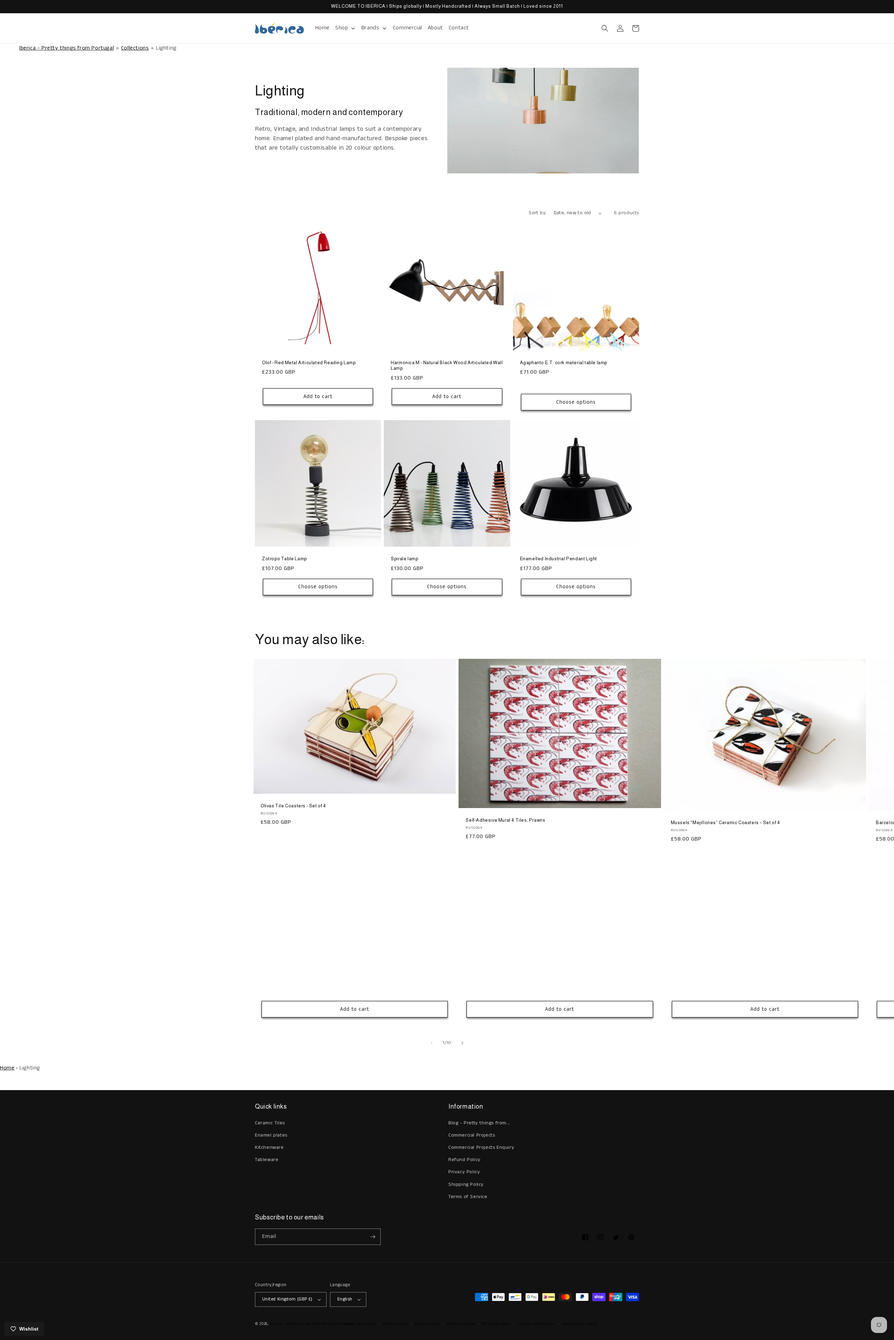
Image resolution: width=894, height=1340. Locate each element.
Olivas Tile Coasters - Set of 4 (293, 805)
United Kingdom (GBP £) (287, 1299)
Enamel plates (271, 1135)
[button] (605, 28)
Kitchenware (269, 1147)
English (344, 1299)
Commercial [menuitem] (407, 28)
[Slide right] (462, 1043)
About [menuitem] (435, 28)
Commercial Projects (471, 1135)
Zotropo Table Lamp (284, 558)
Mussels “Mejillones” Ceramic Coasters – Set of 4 (725, 822)
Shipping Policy (466, 1184)
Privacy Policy (464, 1171)
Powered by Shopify (358, 1324)
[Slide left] (431, 1043)
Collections (135, 48)
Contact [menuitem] (459, 28)
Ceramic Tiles (270, 1122)
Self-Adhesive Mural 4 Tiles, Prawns (505, 820)
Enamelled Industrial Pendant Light (558, 558)
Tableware (266, 1159)
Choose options (576, 402)
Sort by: (538, 212)
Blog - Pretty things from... (479, 1122)
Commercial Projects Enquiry (481, 1147)
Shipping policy (496, 1324)
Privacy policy (427, 1324)
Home (7, 1068)
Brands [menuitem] (370, 28)
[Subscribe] (372, 1237)
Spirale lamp (404, 558)
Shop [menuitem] (341, 28)
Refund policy (396, 1324)
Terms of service (461, 1324)
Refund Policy (464, 1159)
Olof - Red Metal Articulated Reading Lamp (309, 362)
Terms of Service (468, 1196)
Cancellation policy (579, 1324)
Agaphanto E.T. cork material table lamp (563, 362)
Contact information (536, 1324)
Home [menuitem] (322, 28)
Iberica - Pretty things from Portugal (66, 48)
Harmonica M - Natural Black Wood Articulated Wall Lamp (447, 365)
